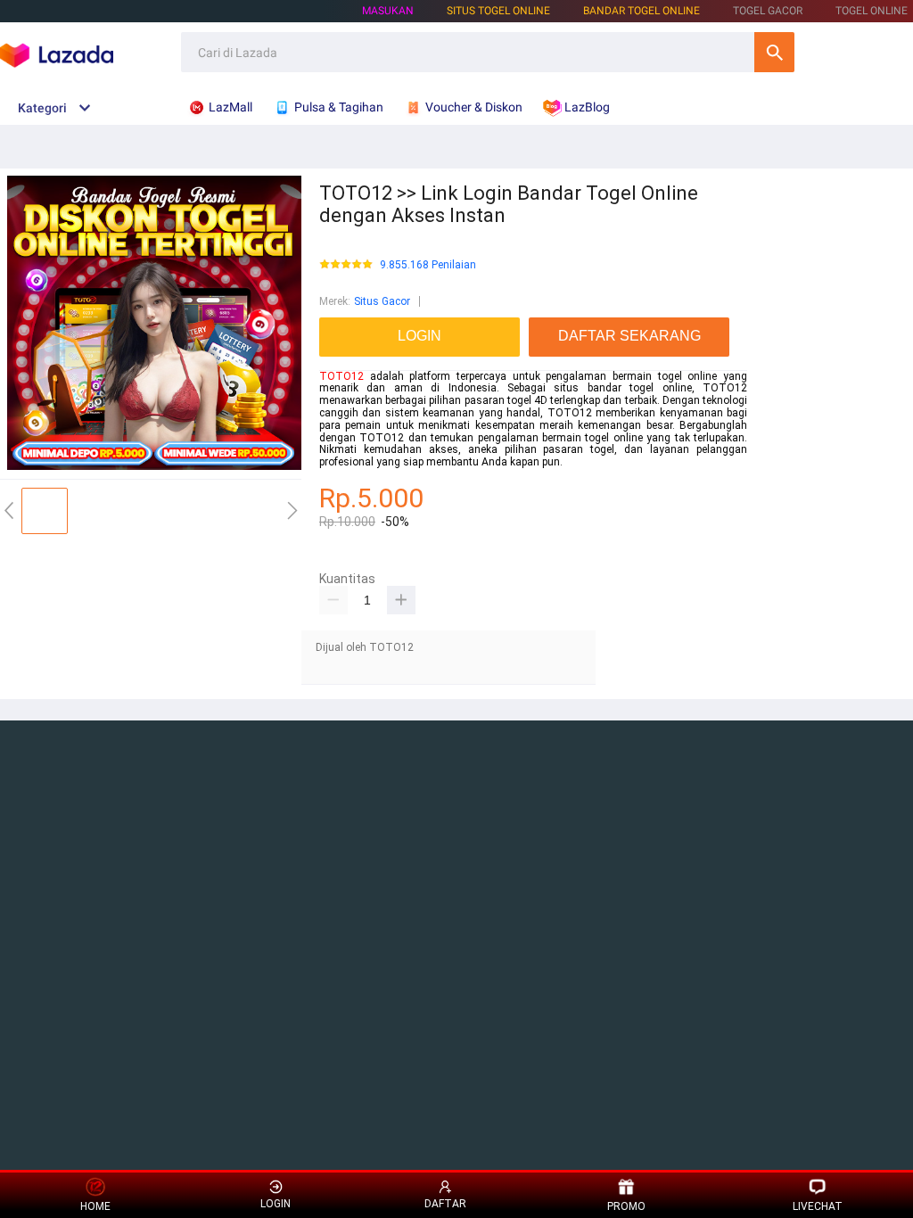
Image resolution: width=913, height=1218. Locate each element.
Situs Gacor (382, 301)
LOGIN (275, 1203)
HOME (95, 1206)
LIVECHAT (818, 1206)
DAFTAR (445, 1203)
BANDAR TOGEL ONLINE (641, 10)
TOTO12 (341, 376)
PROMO (626, 1206)
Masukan (388, 10)
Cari (774, 52)
